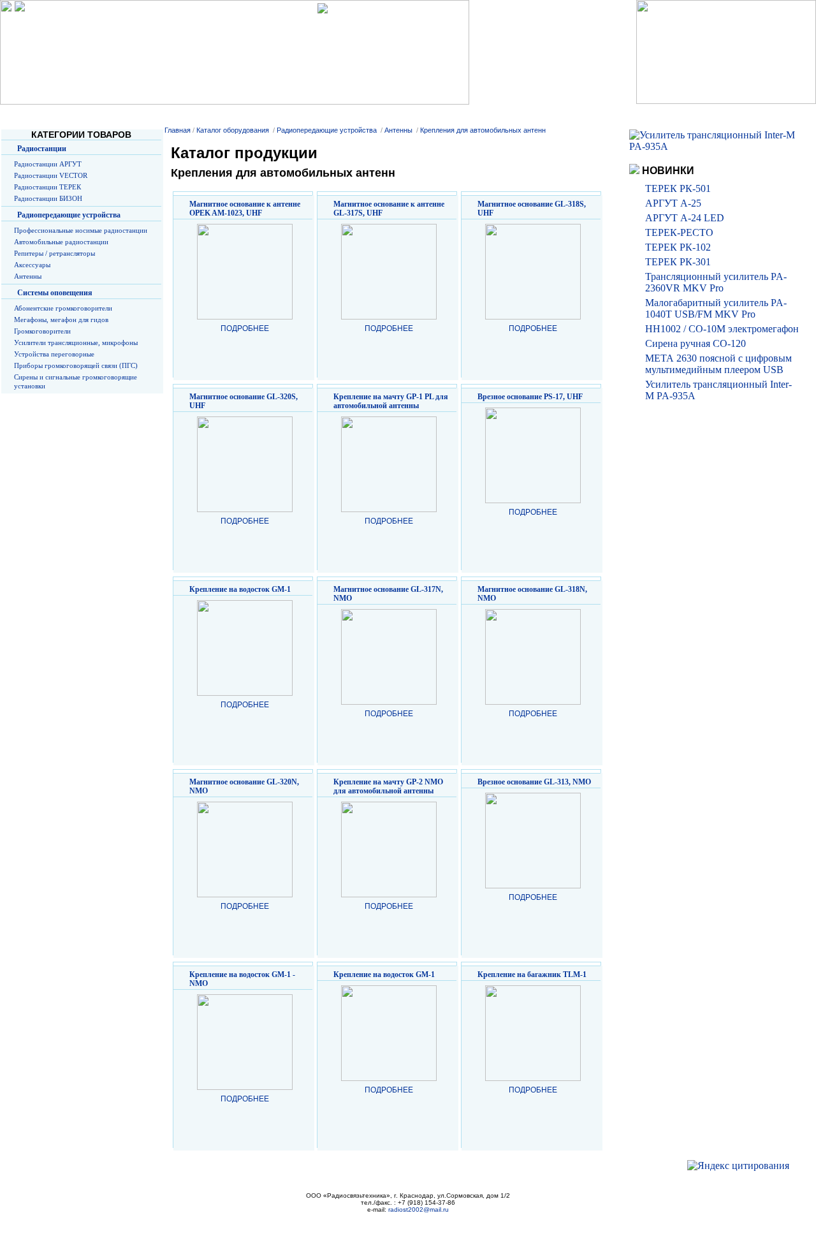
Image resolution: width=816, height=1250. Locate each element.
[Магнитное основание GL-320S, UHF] (245, 509)
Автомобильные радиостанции (61, 242)
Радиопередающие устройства (68, 214)
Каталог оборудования (232, 130)
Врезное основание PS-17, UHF (530, 396)
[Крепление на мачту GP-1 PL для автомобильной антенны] (389, 509)
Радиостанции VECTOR (50, 175)
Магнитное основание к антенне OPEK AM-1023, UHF (244, 208)
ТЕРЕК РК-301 (678, 261)
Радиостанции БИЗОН (48, 198)
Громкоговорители (42, 331)
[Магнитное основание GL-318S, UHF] (533, 316)
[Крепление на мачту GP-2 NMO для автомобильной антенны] (389, 894)
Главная (177, 130)
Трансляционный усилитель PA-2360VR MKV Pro (716, 282)
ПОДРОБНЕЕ (245, 328)
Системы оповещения (54, 292)
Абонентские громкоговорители (63, 308)
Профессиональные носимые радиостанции (80, 230)
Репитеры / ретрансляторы (54, 253)
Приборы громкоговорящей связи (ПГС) (76, 365)
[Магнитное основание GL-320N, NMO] (245, 894)
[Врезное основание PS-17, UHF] (533, 500)
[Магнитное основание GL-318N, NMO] (533, 702)
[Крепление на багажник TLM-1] (533, 1078)
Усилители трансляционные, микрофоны (76, 342)
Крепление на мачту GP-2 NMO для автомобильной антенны (388, 786)
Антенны (27, 276)
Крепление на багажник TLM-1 (531, 974)
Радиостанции (41, 148)
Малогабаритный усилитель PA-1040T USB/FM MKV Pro (716, 308)
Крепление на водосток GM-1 (240, 589)
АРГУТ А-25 (673, 203)
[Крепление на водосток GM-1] (245, 693)
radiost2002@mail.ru (418, 1209)
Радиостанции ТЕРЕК (47, 187)
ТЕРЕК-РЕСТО (679, 232)
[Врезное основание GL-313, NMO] (533, 885)
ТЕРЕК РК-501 (678, 188)
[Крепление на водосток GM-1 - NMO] (245, 1087)
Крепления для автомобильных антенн (483, 130)
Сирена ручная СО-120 (695, 343)
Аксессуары (32, 264)
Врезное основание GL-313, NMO (534, 781)
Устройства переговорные (54, 354)
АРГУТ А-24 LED (684, 217)
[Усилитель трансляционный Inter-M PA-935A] (714, 146)
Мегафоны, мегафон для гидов (61, 319)
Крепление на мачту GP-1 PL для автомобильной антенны (390, 401)
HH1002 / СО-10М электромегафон (722, 328)
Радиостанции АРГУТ (48, 164)
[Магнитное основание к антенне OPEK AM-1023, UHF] (245, 316)
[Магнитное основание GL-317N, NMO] (389, 702)
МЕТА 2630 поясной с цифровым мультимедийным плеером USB (718, 364)
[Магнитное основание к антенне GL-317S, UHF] (389, 316)
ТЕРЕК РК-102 (678, 247)
